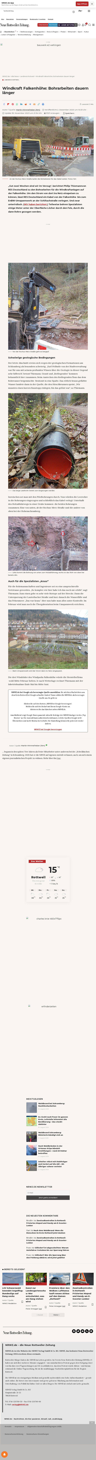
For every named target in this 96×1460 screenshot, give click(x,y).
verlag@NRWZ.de (20, 1404)
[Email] (34, 104)
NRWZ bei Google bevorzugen (48, 729)
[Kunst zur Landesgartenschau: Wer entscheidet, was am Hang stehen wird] (36, 1279)
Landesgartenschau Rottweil (34, 1283)
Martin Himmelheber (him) (28, 110)
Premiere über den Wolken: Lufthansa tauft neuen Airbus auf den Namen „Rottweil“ (59, 1293)
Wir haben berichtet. (35, 204)
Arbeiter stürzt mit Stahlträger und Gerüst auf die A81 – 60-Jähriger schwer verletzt (52, 1164)
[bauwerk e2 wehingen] (48, 56)
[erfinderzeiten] (48, 1043)
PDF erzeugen (51, 113)
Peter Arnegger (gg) (34, 1309)
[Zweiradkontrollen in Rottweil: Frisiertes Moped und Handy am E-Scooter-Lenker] (83, 1279)
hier (59, 758)
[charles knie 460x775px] (48, 953)
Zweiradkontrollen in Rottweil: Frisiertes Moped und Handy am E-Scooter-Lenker (46, 1223)
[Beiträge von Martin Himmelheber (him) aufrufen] (5, 746)
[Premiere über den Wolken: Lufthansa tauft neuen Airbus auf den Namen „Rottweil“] (59, 1279)
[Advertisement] (48, 242)
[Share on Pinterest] (12, 104)
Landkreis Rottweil (11, 80)
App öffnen (82, 4)
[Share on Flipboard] (8, 104)
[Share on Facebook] (4, 104)
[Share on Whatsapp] (17, 104)
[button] (80, 11)
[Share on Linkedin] (21, 104)
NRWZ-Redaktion (9, 1303)
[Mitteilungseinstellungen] (4, 1454)
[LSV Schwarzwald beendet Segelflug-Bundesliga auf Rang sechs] (12, 1279)
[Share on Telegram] (30, 104)
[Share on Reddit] (25, 104)
